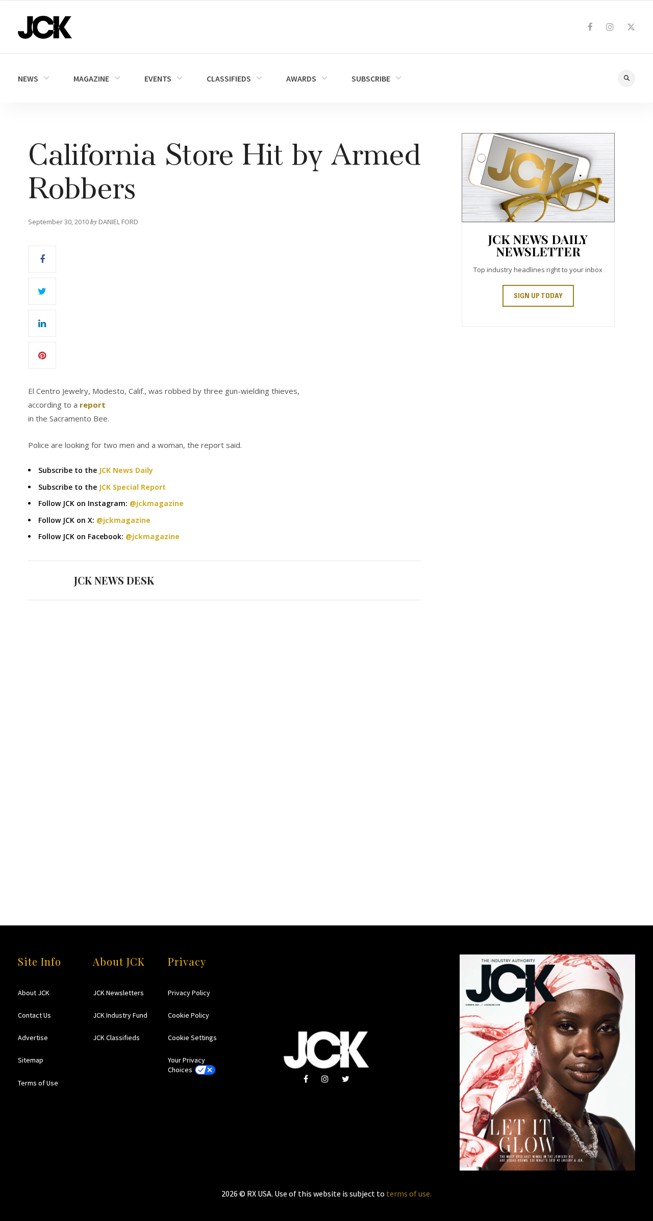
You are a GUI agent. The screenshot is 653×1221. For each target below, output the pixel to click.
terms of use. (409, 1193)
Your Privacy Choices (186, 1064)
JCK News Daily (126, 470)
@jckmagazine (157, 503)
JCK (45, 27)
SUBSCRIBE (370, 78)
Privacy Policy (189, 992)
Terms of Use (38, 1082)
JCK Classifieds (116, 1037)
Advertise (33, 1037)
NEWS (28, 78)
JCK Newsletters (118, 992)
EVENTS (157, 78)
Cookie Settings (192, 1037)
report (93, 405)
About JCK (33, 992)
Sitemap (30, 1060)
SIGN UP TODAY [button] (538, 296)
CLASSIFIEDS (229, 78)
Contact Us (34, 1015)
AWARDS (301, 78)
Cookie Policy (188, 1015)
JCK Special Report (132, 487)
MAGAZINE (91, 78)
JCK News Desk (114, 580)
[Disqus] (224, 743)
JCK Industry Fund (120, 1015)
